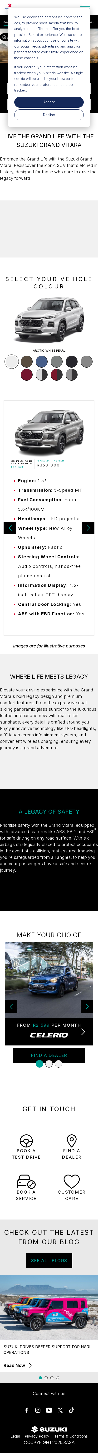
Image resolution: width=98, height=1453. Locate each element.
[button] (12, 362)
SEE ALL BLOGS (49, 1260)
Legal (15, 1436)
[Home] (4, 37)
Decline (49, 115)
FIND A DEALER (49, 1055)
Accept (49, 102)
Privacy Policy (37, 1436)
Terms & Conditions (71, 1436)
